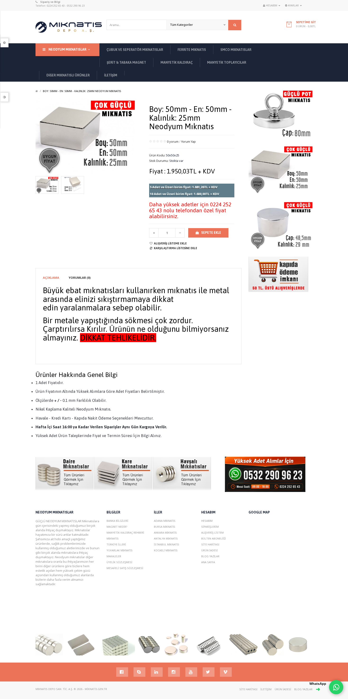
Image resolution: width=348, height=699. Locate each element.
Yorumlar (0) (80, 277)
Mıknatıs (113, 538)
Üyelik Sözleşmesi (119, 562)
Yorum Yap (188, 141)
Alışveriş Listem (212, 532)
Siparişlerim (210, 526)
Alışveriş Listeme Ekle (170, 243)
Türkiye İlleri (116, 544)
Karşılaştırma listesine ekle (175, 248)
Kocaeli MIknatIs (166, 550)
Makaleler (114, 556)
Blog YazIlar (210, 556)
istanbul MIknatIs (166, 544)
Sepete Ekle (211, 232)
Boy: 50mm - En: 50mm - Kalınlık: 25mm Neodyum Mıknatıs (82, 91)
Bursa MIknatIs (164, 526)
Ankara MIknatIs (165, 532)
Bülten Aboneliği (213, 538)
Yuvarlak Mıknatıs (120, 550)
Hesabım (207, 520)
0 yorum (172, 141)
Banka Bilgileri (117, 520)
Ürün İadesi (209, 550)
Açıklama (51, 277)
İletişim (266, 689)
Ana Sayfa (208, 562)
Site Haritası (210, 544)
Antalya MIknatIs (166, 538)
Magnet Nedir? (117, 526)
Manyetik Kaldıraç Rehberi (125, 532)
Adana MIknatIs (164, 520)
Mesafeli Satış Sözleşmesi (125, 568)
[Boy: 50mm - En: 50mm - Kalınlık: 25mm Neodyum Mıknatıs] (47, 184)
